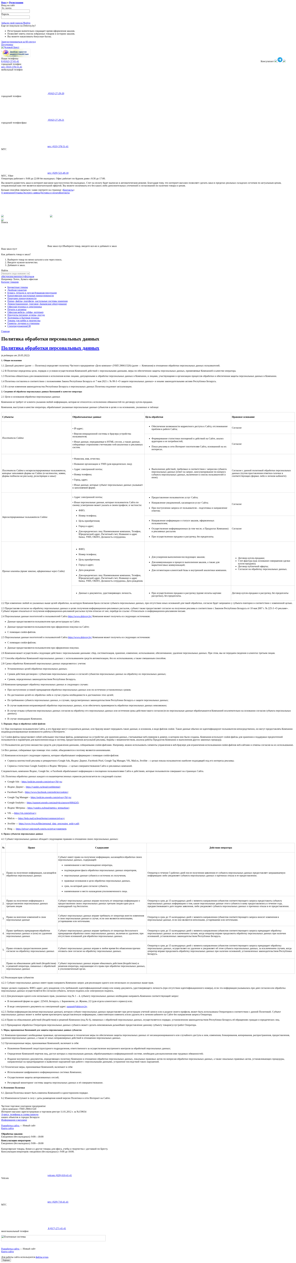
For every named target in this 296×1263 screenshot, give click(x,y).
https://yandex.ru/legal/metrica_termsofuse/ (48, 808)
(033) (57, 146)
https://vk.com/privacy (25, 813)
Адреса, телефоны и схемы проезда (19, 1114)
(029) (57, 173)
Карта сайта (7, 1128)
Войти (27, 23)
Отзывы (18, 192)
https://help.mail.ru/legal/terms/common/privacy (41, 818)
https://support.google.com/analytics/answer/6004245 (52, 802)
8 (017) (56, 1228)
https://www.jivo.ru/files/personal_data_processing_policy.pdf (49, 823)
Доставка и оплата (49, 192)
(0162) (55, 93)
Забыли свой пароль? (12, 23)
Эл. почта (6, 8)
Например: (7, 279)
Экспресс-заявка (31, 192)
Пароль (5, 14)
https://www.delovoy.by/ (80, 616)
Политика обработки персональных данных (50, 348)
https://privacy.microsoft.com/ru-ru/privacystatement (41, 829)
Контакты (68, 190)
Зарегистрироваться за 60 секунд (18, 41)
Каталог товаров (10, 282)
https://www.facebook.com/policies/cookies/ (46, 792)
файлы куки (42, 1257)
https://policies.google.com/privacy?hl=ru (42, 781)
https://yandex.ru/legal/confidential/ (43, 787)
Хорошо (6, 1260)
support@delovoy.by (77, 1006)
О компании (7, 192)
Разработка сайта (10, 1125)
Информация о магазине (14, 1120)
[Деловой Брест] (10, 47)
